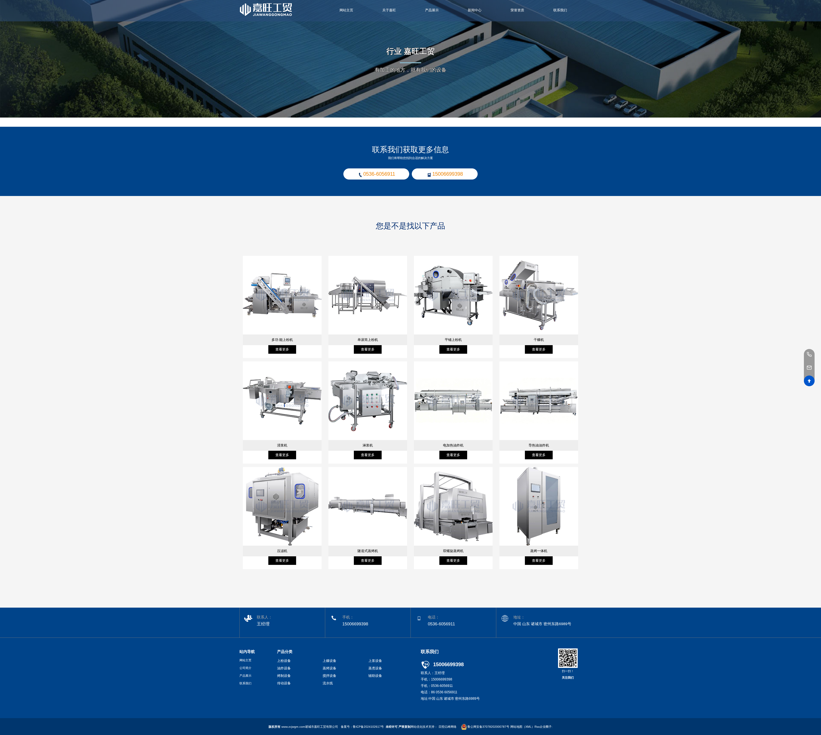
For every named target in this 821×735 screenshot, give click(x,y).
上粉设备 (284, 661)
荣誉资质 (517, 10)
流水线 (328, 683)
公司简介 (245, 668)
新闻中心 (474, 10)
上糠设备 (329, 661)
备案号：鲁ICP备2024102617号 (362, 726)
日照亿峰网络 (447, 726)
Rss (537, 726)
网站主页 (346, 10)
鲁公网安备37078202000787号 (488, 726)
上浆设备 (375, 661)
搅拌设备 (329, 676)
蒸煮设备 (375, 668)
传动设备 (284, 683)
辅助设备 (375, 676)
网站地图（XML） (522, 726)
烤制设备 (284, 676)
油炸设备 (284, 668)
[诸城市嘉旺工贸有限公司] (265, 8)
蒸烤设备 (329, 668)
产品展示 (432, 10)
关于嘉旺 (389, 10)
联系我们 (560, 10)
